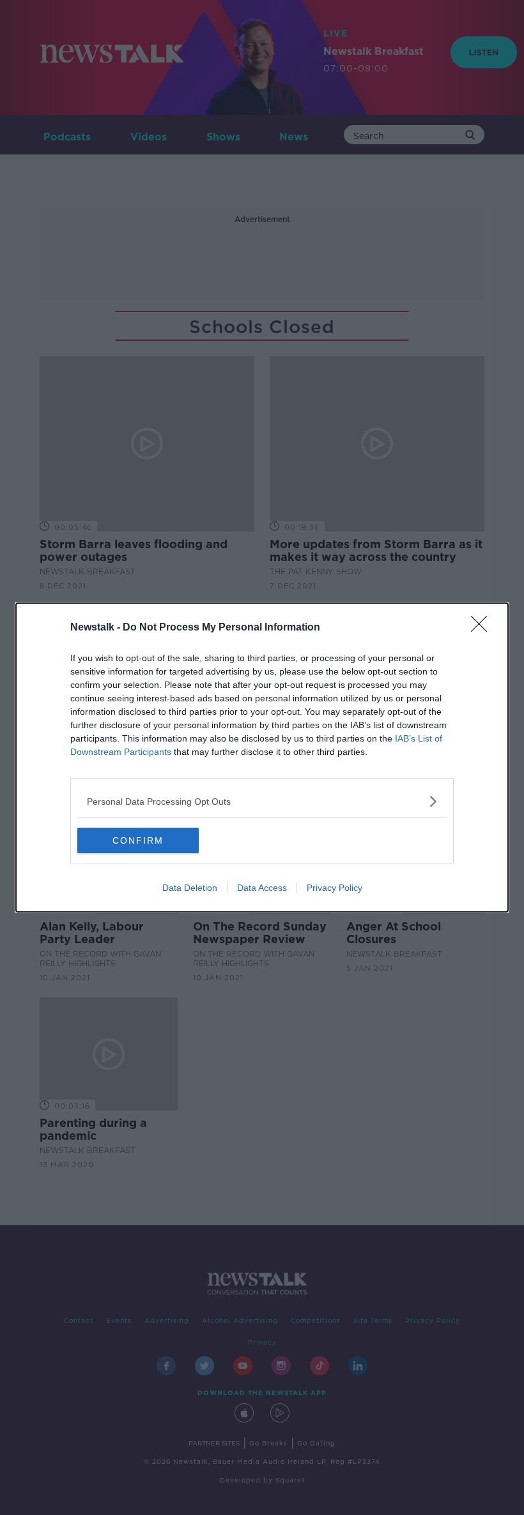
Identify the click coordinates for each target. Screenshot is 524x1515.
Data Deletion (189, 888)
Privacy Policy (334, 888)
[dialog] (262, 757)
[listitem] (262, 801)
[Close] (483, 628)
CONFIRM (138, 840)
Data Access (262, 888)
